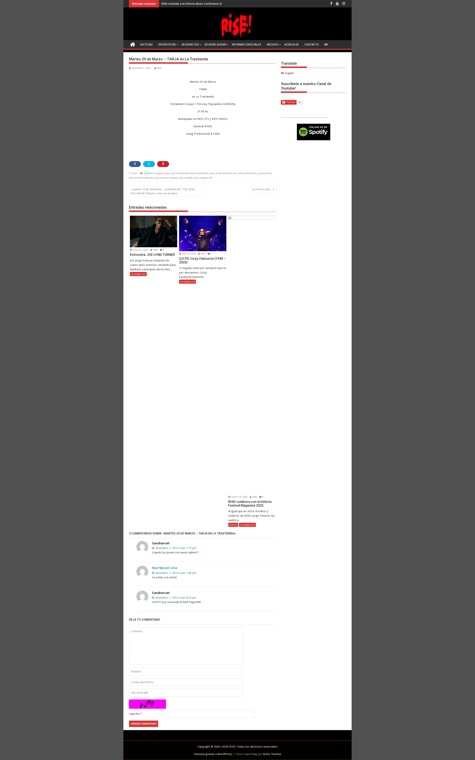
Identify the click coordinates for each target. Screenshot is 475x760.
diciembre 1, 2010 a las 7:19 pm (175, 548)
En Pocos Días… (262, 189)
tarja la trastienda (179, 173)
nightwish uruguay (153, 173)
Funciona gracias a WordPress (213, 754)
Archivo (273, 44)
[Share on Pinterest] (163, 164)
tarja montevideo (199, 173)
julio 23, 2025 (188, 253)
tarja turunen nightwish (141, 177)
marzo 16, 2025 (239, 496)
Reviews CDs (190, 44)
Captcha (134, 713)
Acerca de (291, 44)
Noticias (146, 44)
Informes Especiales (246, 44)
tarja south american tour (223, 173)
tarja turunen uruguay (165, 177)
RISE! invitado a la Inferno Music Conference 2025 (193, 3)
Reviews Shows (215, 44)
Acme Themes (272, 754)
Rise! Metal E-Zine (164, 568)
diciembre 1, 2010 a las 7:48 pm (175, 573)
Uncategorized (138, 274)
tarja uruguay (185, 177)
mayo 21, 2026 (140, 249)
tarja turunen (264, 173)
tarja (166, 173)
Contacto (311, 44)
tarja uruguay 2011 (204, 177)
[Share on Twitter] (149, 164)
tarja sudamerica (247, 173)
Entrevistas (167, 44)
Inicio (134, 173)
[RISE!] (237, 38)
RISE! (159, 68)
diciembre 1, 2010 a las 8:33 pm (175, 597)
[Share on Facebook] (135, 164)
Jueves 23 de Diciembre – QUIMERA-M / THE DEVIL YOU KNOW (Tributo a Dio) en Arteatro (162, 191)
